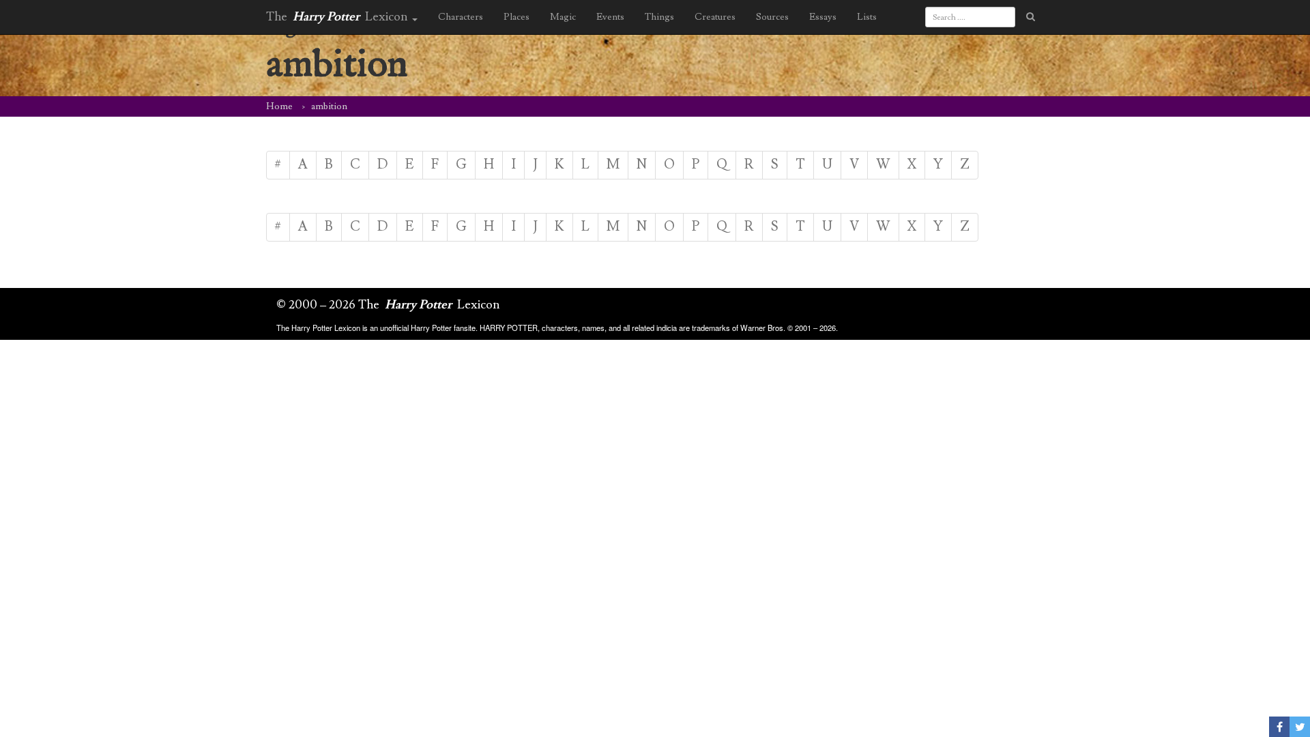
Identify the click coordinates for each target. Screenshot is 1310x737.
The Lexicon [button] (338, 17)
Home (279, 106)
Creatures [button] (715, 17)
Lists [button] (867, 17)
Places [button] (516, 17)
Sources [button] (772, 17)
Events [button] (610, 17)
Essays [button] (822, 17)
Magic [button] (563, 17)
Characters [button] (460, 17)
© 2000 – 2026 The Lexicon (388, 305)
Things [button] (659, 17)
